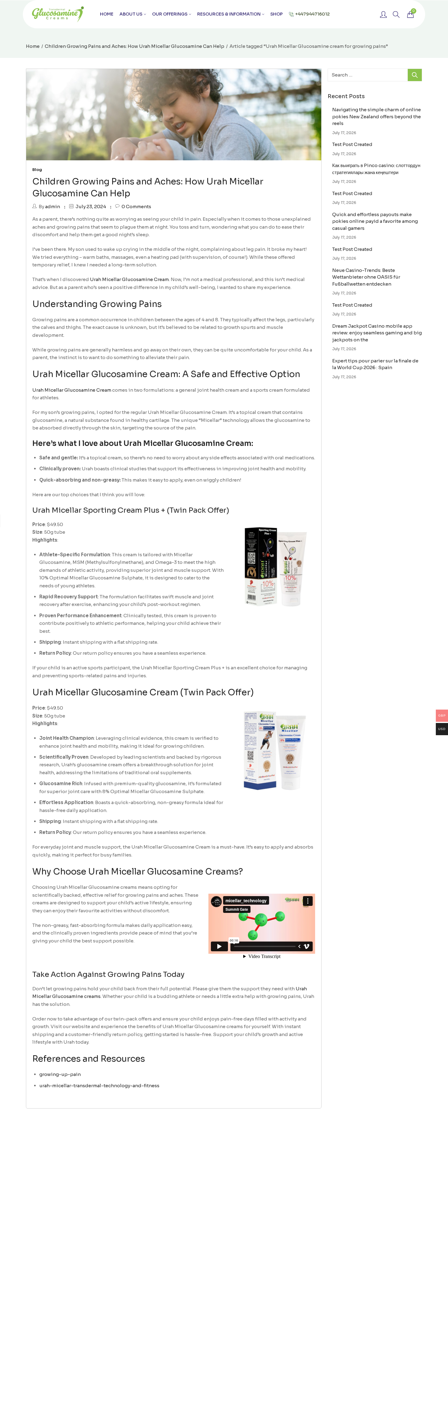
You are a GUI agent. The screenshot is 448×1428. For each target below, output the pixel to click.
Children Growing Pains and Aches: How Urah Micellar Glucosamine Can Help (134, 46)
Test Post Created (352, 144)
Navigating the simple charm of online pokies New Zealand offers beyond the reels (376, 116)
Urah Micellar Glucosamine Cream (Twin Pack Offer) (143, 692)
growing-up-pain (60, 1074)
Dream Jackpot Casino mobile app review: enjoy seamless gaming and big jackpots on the (377, 333)
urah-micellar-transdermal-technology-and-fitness (99, 1085)
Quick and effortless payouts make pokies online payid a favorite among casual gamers (375, 221)
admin (52, 206)
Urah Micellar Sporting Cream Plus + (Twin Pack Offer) (130, 510)
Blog (37, 169)
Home (33, 46)
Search (414, 75)
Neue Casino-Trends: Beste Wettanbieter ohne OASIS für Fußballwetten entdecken (366, 277)
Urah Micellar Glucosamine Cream (129, 279)
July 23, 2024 (91, 206)
